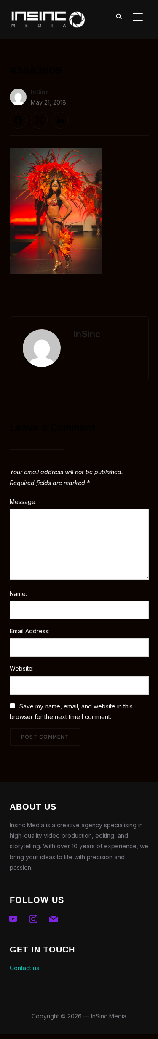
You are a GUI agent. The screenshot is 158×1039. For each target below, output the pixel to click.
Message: (23, 501)
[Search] (119, 16)
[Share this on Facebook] (18, 120)
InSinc (40, 91)
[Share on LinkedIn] (60, 120)
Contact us (24, 967)
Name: (18, 593)
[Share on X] (39, 120)
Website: (22, 668)
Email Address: (30, 631)
